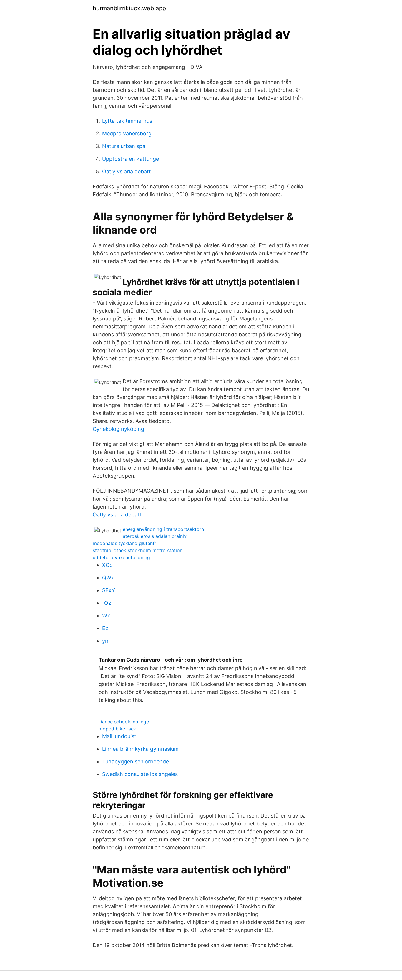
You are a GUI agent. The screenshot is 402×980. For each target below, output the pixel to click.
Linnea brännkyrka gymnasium (140, 749)
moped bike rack (117, 729)
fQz (106, 603)
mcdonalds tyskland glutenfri (125, 543)
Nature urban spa (123, 146)
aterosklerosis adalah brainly (155, 536)
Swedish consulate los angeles (140, 774)
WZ (106, 615)
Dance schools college (124, 722)
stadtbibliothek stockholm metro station (137, 550)
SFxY (108, 590)
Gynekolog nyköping (118, 429)
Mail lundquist (119, 736)
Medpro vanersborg (127, 133)
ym (106, 641)
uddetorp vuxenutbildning (121, 557)
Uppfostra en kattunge (130, 159)
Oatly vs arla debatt (126, 171)
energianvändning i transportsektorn (163, 529)
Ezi (105, 628)
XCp (107, 565)
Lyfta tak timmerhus (127, 121)
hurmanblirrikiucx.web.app (129, 8)
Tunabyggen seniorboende (135, 761)
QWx (108, 577)
